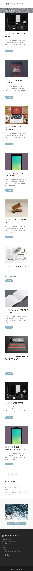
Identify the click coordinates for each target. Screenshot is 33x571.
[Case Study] (16, 391)
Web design (13, 569)
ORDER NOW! (21, 523)
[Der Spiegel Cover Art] (16, 161)
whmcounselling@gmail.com (12, 551)
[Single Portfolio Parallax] (16, 435)
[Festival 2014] (16, 254)
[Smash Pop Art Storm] (16, 298)
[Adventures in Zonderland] (16, 344)
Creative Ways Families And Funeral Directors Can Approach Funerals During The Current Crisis (16, 487)
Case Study (18, 403)
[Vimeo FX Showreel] (16, 115)
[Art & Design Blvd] (16, 208)
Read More (9, 50)
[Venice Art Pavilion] (16, 68)
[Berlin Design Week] (16, 22)
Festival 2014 (19, 266)
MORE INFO (11, 523)
